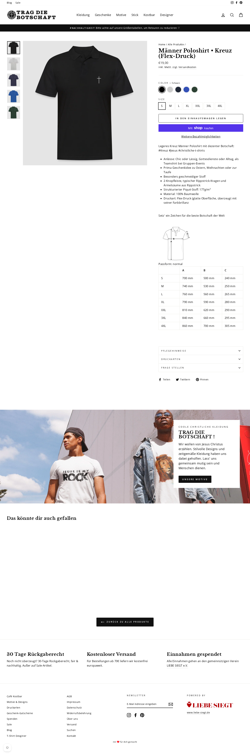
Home (162, 44)
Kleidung (83, 15)
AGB (69, 696)
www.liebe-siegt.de (198, 712)
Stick (134, 15)
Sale (18, 2)
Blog (9, 2)
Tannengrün (194, 89)
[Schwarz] (9, 589)
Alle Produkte (176, 44)
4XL (220, 106)
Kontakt (71, 735)
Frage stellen (172, 367)
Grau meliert (170, 89)
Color (169, 82)
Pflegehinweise (173, 350)
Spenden (12, 718)
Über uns (72, 718)
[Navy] (18, 589)
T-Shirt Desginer (16, 735)
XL (187, 106)
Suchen (71, 730)
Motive (121, 15)
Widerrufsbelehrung (79, 713)
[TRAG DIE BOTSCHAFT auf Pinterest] (142, 715)
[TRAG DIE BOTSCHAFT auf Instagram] (129, 715)
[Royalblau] (22, 589)
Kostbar (149, 15)
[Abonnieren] (171, 704)
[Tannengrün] (27, 589)
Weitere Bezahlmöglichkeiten (200, 136)
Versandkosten (187, 67)
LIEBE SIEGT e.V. (177, 665)
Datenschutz (74, 707)
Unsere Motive (195, 479)
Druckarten (171, 359)
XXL (197, 106)
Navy (178, 89)
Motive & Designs (17, 702)
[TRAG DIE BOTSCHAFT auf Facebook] (136, 715)
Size (162, 99)
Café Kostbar (14, 696)
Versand (72, 724)
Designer (166, 15)
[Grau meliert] (13, 589)
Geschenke (103, 15)
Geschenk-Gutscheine (20, 713)
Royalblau (186, 89)
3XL (208, 106)
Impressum (73, 702)
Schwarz (162, 89)
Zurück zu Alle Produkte (127, 621)
